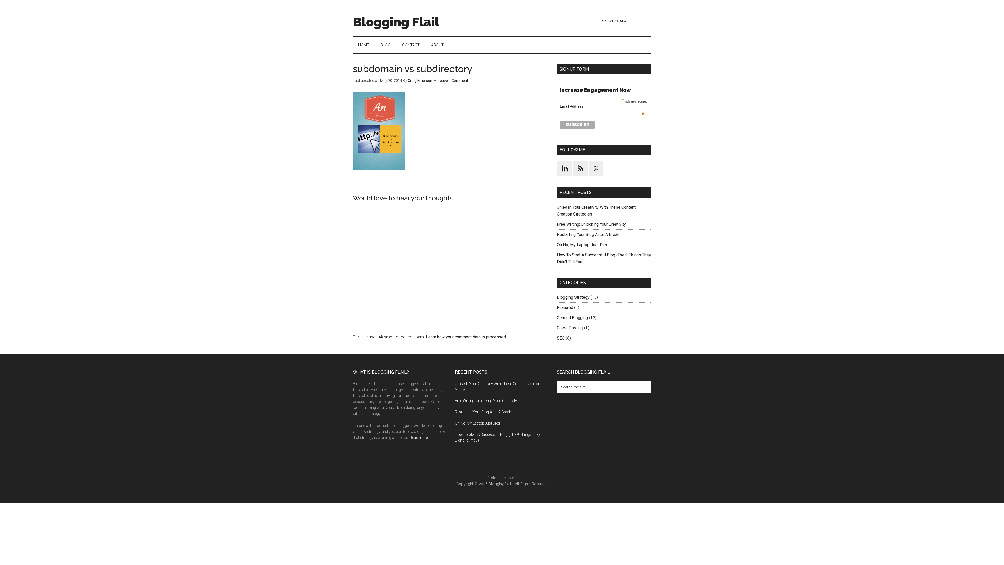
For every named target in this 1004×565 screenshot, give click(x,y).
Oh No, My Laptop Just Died (582, 244)
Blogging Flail (396, 22)
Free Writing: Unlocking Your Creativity (591, 224)
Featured (565, 307)
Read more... (420, 438)
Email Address (602, 106)
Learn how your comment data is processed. (466, 337)
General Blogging (572, 317)
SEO (561, 338)
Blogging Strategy (573, 297)
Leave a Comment (453, 80)
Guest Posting (570, 327)
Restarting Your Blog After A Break (588, 234)
